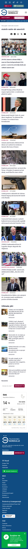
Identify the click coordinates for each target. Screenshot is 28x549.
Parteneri (4, 465)
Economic (5, 487)
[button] (11, 34)
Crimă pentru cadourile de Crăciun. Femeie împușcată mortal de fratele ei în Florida (13, 196)
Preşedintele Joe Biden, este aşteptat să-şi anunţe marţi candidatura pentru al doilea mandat (13, 297)
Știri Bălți (12, 267)
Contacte (4, 523)
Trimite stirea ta (6, 529)
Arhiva (4, 527)
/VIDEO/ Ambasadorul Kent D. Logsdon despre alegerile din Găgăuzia (11, 246)
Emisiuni (4, 495)
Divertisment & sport (7, 493)
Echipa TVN (5, 463)
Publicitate (5, 467)
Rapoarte (4, 510)
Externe (3, 87)
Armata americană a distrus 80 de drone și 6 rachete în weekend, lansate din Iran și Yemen (12, 145)
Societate (3, 56)
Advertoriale (5, 497)
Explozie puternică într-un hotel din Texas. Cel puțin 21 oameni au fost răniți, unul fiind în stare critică (13, 170)
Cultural (4, 491)
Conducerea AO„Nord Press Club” (11, 504)
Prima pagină (4, 25)
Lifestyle (4, 489)
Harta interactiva (6, 525)
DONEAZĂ (14, 545)
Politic (4, 482)
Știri (8, 56)
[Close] (25, 534)
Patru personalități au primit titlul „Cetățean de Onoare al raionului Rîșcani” (17, 371)
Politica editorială (7, 506)
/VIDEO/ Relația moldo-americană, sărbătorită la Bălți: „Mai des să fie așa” (12, 272)
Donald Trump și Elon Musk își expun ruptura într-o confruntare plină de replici (12, 92)
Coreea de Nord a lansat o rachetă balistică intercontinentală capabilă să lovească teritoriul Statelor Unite (13, 221)
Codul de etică (6, 508)
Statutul (4, 512)
